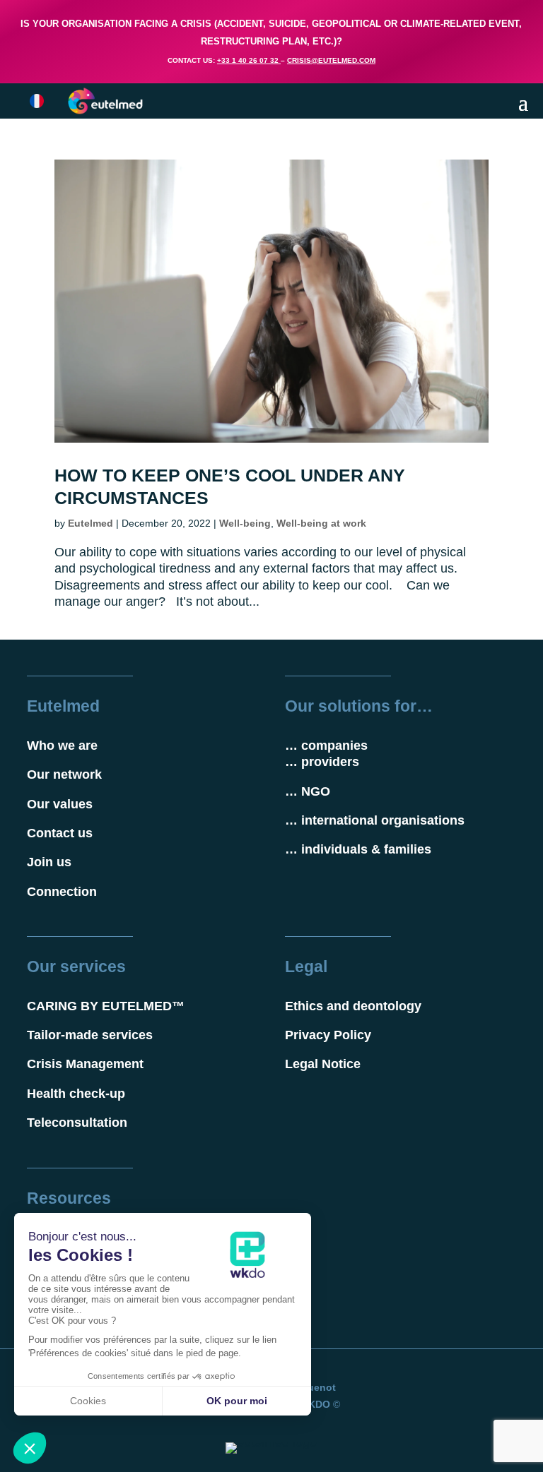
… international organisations (375, 820)
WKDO (314, 1404)
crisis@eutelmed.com (331, 60)
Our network (64, 774)
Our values (60, 804)
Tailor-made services (90, 1035)
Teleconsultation (77, 1122)
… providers (322, 762)
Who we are (62, 745)
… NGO (307, 791)
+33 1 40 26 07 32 (248, 60)
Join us (49, 862)
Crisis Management (85, 1064)
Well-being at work (321, 523)
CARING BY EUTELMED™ (106, 1006)
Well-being (245, 523)
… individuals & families (358, 849)
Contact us (60, 833)
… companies (326, 745)
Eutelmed (90, 523)
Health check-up (76, 1094)
